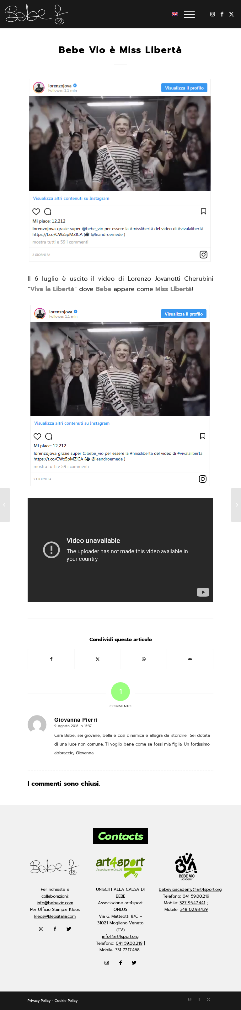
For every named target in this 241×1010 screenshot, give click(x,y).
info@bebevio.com (55, 903)
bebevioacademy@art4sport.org (190, 889)
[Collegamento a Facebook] (222, 14)
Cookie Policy (66, 1000)
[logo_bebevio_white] (36, 14)
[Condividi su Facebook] (51, 659)
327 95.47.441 (192, 903)
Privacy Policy (39, 1000)
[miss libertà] (120, 171)
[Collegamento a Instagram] (212, 14)
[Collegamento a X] (231, 14)
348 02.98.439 (194, 909)
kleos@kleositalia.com (55, 916)
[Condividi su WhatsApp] (144, 659)
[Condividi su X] (97, 659)
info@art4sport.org (120, 936)
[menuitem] (186, 14)
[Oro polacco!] (5, 505)
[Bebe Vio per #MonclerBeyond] (236, 505)
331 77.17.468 (127, 950)
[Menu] (186, 14)
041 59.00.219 (129, 943)
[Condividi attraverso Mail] (190, 659)
